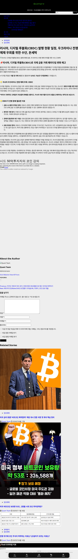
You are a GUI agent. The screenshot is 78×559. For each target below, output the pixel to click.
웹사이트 (3, 325)
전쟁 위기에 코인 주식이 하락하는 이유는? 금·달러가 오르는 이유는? (25, 536)
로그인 (6, 32)
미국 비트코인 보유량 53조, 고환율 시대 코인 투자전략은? (21, 506)
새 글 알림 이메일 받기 (9, 337)
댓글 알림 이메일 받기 (9, 333)
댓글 (2, 313)
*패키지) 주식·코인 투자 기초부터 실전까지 (21, 25)
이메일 (3, 321)
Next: (24, 288)
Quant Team (5, 267)
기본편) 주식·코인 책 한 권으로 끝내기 (20, 21)
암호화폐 (7, 43)
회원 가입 (7, 34)
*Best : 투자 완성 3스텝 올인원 (18, 27)
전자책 (6, 18)
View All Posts (14, 275)
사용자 (6, 37)
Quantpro (39, 3)
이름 (2, 317)
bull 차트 (7, 16)
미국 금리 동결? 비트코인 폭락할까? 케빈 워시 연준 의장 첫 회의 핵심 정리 (27, 417)
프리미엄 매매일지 (17, 30)
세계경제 (7, 40)
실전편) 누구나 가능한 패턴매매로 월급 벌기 (22, 23)
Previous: (26, 286)
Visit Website (5, 275)
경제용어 (7, 530)
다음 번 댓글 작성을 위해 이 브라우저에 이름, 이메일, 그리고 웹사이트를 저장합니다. (29, 329)
